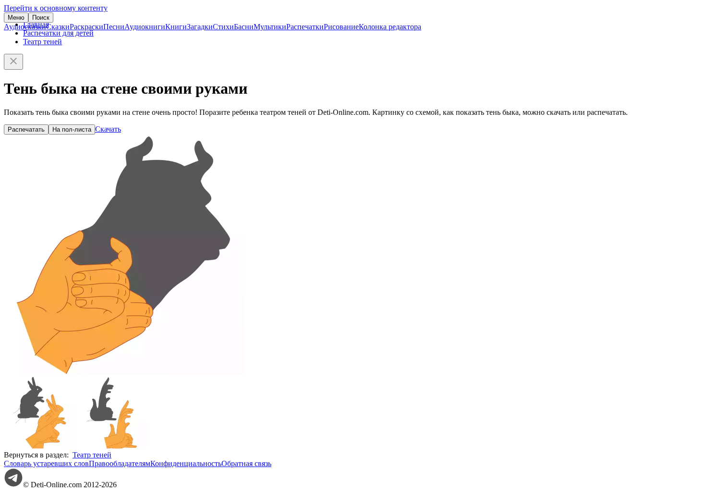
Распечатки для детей (58, 33)
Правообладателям (119, 463)
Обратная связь (246, 463)
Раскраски (86, 27)
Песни (113, 27)
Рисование (341, 27)
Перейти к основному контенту (56, 8)
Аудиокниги (144, 27)
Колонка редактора (390, 27)
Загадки (200, 27)
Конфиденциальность (185, 463)
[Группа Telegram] (13, 485)
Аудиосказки (25, 27)
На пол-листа (71, 129)
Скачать (108, 129)
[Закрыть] (13, 62)
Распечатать (26, 129)
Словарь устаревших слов (46, 463)
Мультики (270, 27)
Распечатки (305, 27)
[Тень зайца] (40, 446)
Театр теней (42, 41)
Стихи (223, 27)
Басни (244, 27)
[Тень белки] (112, 446)
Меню (16, 17)
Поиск (40, 17)
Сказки (58, 27)
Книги (176, 27)
